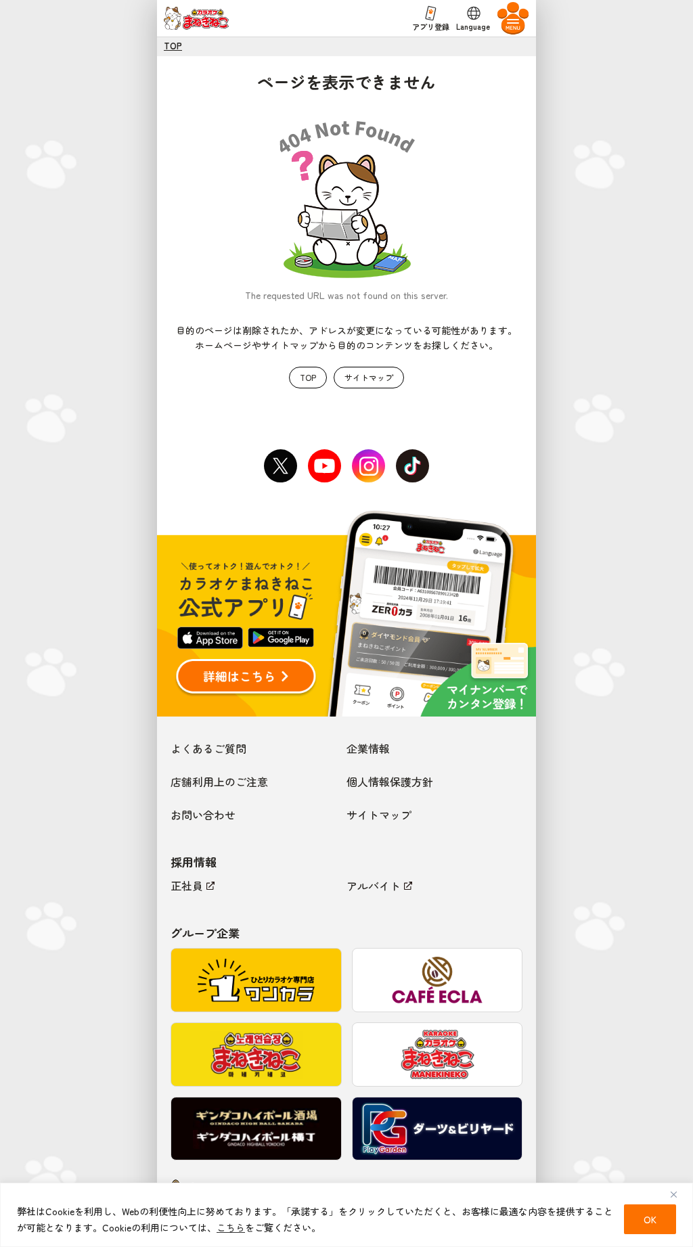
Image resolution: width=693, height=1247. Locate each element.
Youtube (325, 466)
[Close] (679, 1194)
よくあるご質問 (208, 748)
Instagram (369, 466)
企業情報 (368, 748)
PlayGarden (437, 1129)
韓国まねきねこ (256, 1054)
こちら (231, 1227)
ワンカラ (256, 980)
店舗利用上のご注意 (219, 781)
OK (650, 1219)
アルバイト (373, 886)
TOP (173, 45)
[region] (346, 1215)
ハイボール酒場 (256, 1129)
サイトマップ (368, 377)
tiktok (413, 466)
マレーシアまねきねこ (437, 1054)
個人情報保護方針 (389, 781)
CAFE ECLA (437, 980)
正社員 (187, 886)
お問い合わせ (203, 815)
